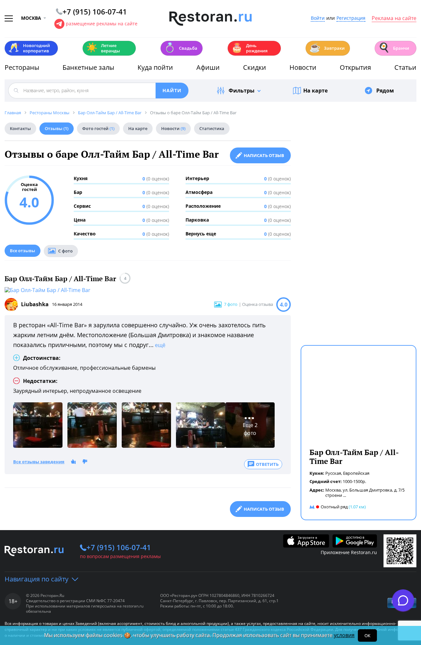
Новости (302, 67)
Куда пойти (155, 67)
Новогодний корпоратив (29, 48)
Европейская (356, 473)
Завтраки (327, 47)
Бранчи (393, 47)
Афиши (208, 67)
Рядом (385, 90)
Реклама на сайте (394, 18)
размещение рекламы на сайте (101, 23)
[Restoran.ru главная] (210, 19)
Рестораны (22, 67)
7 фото (230, 304)
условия (344, 635)
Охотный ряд (334, 507)
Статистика (211, 128)
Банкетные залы (88, 67)
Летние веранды (103, 48)
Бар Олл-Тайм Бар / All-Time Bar (60, 279)
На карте (315, 90)
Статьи (405, 67)
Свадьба (180, 47)
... (344, 495)
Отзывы (56, 128)
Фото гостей (98, 128)
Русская (333, 473)
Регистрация (350, 18)
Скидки (254, 67)
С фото (65, 251)
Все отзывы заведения (38, 462)
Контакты (20, 128)
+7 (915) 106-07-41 (119, 547)
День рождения (249, 48)
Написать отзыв (264, 155)
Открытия (355, 67)
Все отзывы (22, 251)
